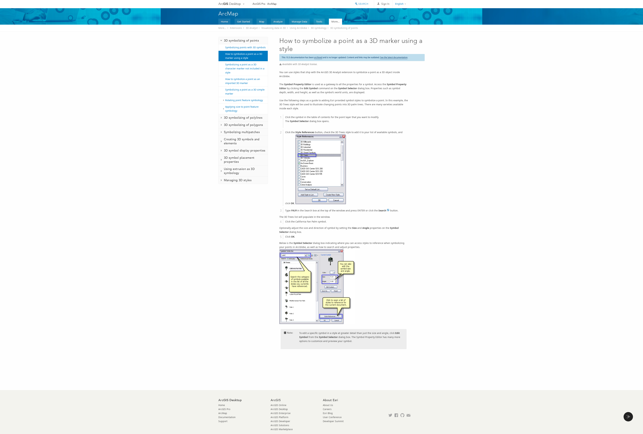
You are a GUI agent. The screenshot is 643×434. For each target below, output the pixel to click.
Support (222, 421)
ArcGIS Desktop (279, 409)
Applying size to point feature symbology (242, 108)
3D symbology (319, 28)
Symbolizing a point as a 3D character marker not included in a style (244, 68)
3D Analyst (252, 28)
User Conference (332, 417)
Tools (319, 21)
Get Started (243, 21)
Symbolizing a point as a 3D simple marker (245, 91)
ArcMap (272, 3)
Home (224, 21)
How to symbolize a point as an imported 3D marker (242, 81)
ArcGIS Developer (280, 421)
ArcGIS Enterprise (281, 413)
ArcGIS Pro (259, 3)
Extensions (236, 28)
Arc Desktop (229, 4)
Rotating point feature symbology (244, 100)
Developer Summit (333, 421)
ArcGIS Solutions (280, 425)
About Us (328, 405)
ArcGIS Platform (279, 417)
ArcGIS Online (278, 405)
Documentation (227, 417)
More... (335, 21)
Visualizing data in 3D (273, 28)
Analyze (277, 21)
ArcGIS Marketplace (282, 429)
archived (318, 57)
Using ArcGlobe (298, 28)
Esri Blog (328, 413)
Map (261, 21)
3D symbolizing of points (344, 28)
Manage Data (299, 21)
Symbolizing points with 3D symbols (245, 47)
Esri (417, 4)
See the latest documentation (393, 57)
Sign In (385, 3)
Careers (327, 409)
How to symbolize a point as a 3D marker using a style (243, 56)
